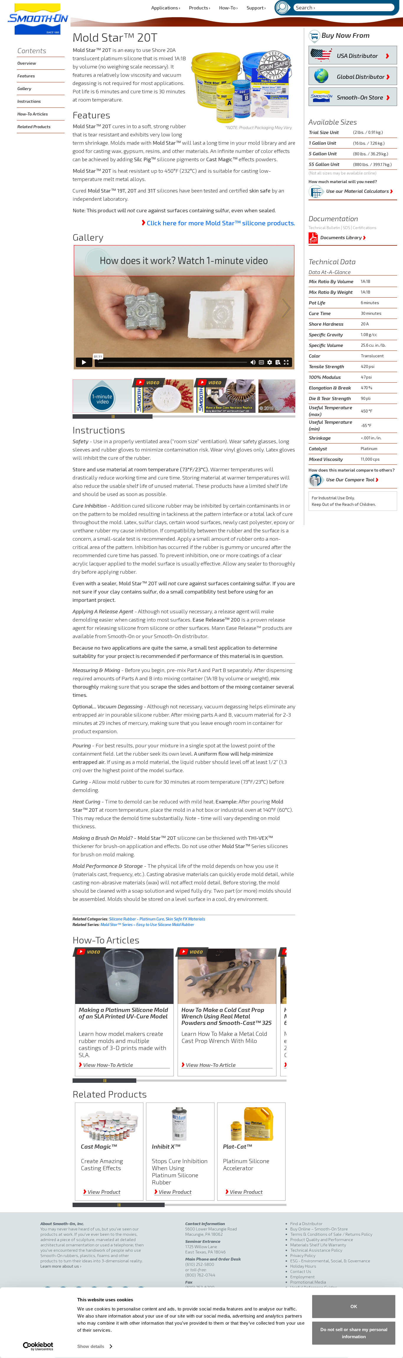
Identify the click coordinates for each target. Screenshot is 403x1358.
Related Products (33, 126)
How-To (228, 7)
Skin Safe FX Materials (185, 919)
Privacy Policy (302, 1255)
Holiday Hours (303, 1266)
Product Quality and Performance (321, 1239)
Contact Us (300, 1271)
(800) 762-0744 (200, 1274)
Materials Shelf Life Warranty (318, 1244)
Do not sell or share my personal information (353, 1333)
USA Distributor (363, 54)
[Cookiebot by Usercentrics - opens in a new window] (38, 1346)
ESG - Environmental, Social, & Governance (330, 1260)
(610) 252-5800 (199, 1264)
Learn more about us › (60, 1266)
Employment (302, 1276)
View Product (101, 1192)
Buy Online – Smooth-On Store (319, 1228)
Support (256, 7)
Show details (90, 1346)
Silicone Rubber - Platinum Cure (136, 919)
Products (199, 7)
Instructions (29, 101)
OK (353, 1306)
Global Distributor (363, 75)
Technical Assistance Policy (316, 1250)
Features (26, 75)
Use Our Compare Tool (352, 478)
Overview (26, 63)
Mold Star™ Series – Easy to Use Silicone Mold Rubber (147, 924)
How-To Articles (32, 113)
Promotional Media (308, 1281)
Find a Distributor (306, 1223)
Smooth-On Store (363, 96)
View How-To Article (106, 1065)
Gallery (24, 88)
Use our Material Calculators (359, 189)
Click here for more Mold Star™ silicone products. (221, 222)
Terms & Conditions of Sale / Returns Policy (331, 1234)
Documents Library (343, 236)
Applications (165, 7)
